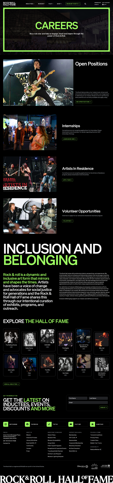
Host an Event (106, 2)
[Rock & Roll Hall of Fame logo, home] (9, 4)
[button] (85, 4)
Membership (98, 2)
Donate (97, 4)
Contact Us (6, 443)
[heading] (36, 432)
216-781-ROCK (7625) (9, 441)
